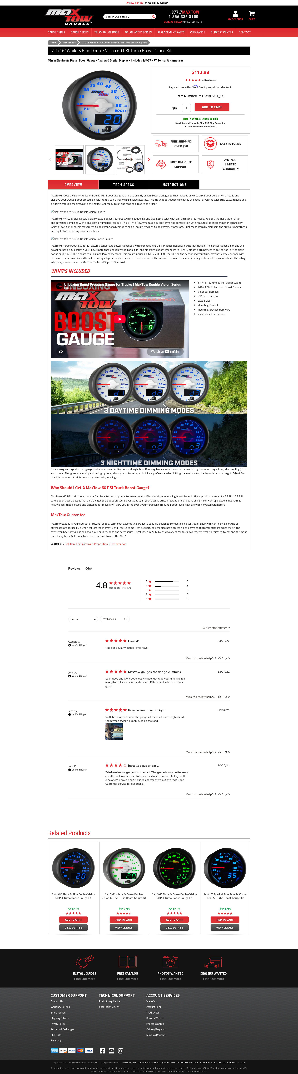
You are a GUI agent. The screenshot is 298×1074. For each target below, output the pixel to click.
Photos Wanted (155, 1024)
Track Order (152, 1013)
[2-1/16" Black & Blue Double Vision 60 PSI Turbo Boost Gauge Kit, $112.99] (73, 868)
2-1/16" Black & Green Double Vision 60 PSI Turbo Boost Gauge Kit (174, 896)
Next (149, 159)
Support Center (222, 32)
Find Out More (84, 979)
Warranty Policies (60, 1007)
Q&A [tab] (88, 568)
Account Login (154, 1007)
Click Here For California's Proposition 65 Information (95, 544)
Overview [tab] (73, 185)
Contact (245, 32)
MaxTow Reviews (156, 1035)
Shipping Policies (60, 1018)
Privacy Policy (58, 1024)
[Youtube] (111, 1051)
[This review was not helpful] (226, 658)
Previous (50, 159)
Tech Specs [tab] (123, 185)
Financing (56, 1040)
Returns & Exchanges (62, 1029)
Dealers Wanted (155, 1018)
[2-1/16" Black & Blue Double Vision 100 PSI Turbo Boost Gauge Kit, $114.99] (225, 868)
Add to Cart (73, 920)
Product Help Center (110, 1001)
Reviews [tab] (74, 568)
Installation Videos (109, 1007)
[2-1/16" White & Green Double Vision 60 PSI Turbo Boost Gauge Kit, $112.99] (124, 868)
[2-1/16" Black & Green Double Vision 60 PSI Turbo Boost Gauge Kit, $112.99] (174, 868)
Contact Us (57, 1001)
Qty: (175, 108)
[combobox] (83, 619)
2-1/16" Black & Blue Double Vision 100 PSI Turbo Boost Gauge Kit (225, 896)
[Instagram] (121, 1051)
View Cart (151, 1001)
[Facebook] (102, 1051)
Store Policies (58, 1013)
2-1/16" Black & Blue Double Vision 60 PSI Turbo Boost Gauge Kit (73, 896)
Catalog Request (155, 1029)
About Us (56, 1035)
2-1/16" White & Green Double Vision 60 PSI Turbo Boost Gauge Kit (124, 896)
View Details (73, 927)
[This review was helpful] (219, 658)
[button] (167, 582)
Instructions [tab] (174, 185)
